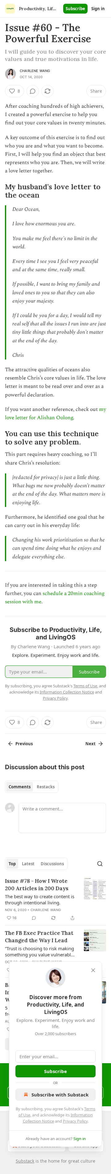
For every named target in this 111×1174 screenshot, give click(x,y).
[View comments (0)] (33, 91)
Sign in (98, 8)
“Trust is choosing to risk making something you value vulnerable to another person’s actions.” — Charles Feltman (39, 951)
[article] (55, 899)
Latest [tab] (28, 863)
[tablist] (31, 787)
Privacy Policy (75, 1121)
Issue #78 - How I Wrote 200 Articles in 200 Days (36, 885)
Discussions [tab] (52, 863)
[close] (93, 970)
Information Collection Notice (67, 692)
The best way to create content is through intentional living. (39, 899)
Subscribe (75, 8)
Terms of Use (85, 686)
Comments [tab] (20, 787)
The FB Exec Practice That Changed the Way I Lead (39, 937)
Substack (25, 1161)
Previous (24, 743)
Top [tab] (12, 863)
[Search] (100, 864)
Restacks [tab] (46, 787)
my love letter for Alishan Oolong (55, 413)
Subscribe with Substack (59, 1095)
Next (90, 743)
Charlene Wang (35, 71)
